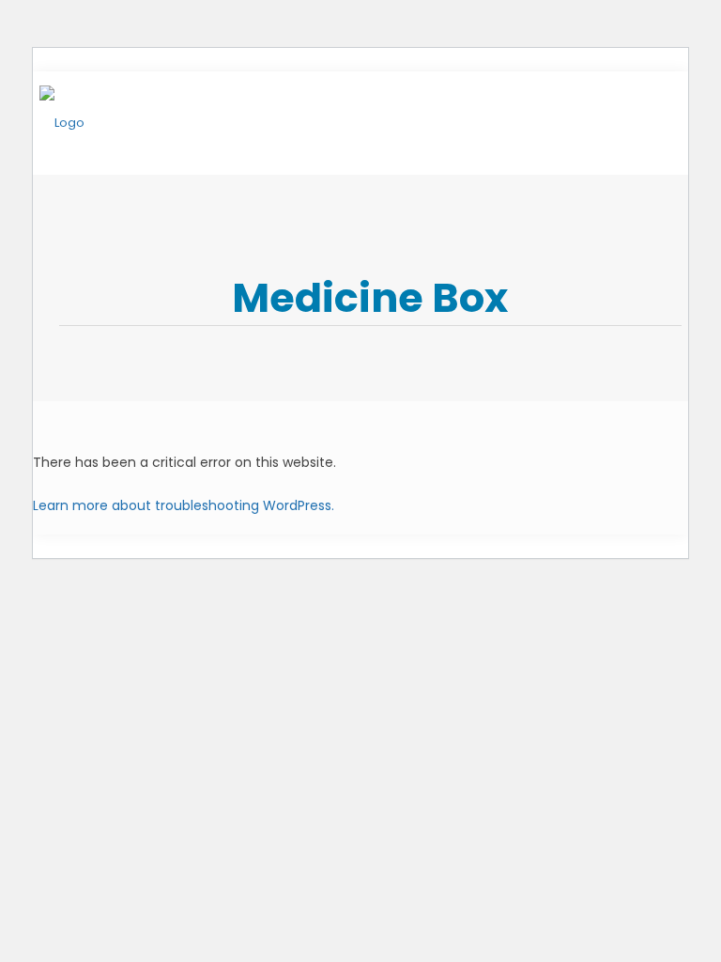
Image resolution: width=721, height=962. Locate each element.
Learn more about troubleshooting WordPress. (183, 505)
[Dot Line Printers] (61, 123)
